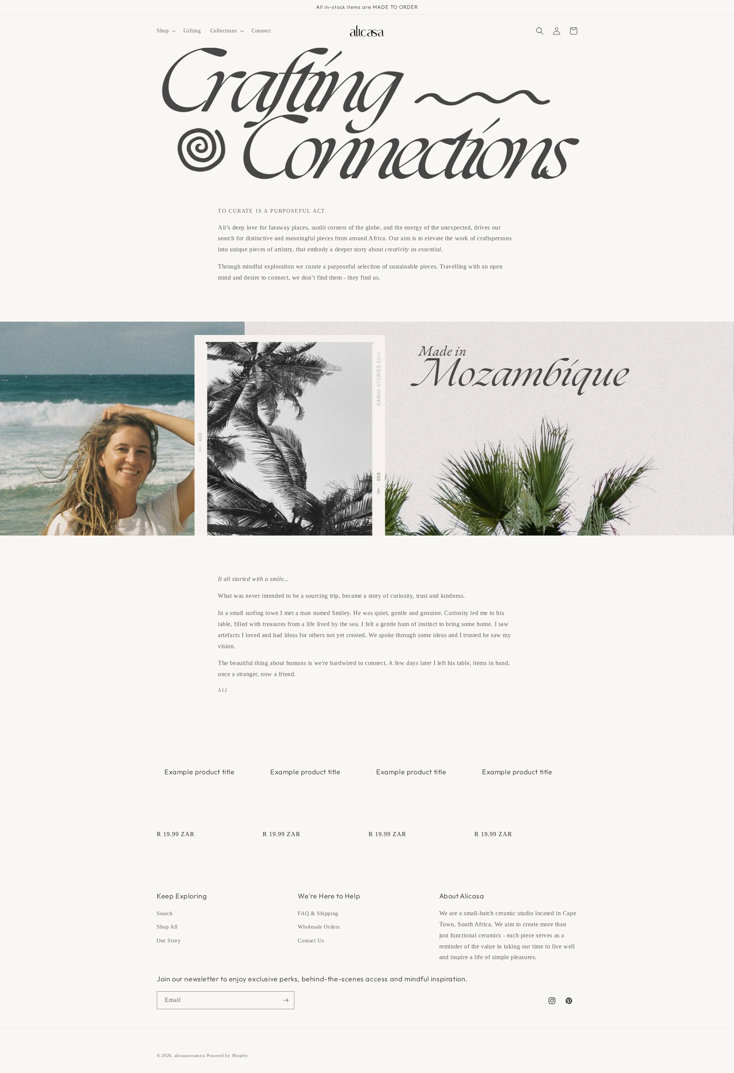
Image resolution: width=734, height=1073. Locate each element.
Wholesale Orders (319, 927)
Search (165, 913)
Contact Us (311, 941)
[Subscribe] (285, 1000)
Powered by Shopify (227, 1055)
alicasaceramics (190, 1055)
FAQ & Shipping (318, 913)
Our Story (168, 941)
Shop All (167, 927)
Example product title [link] (199, 771)
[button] (165, 31)
